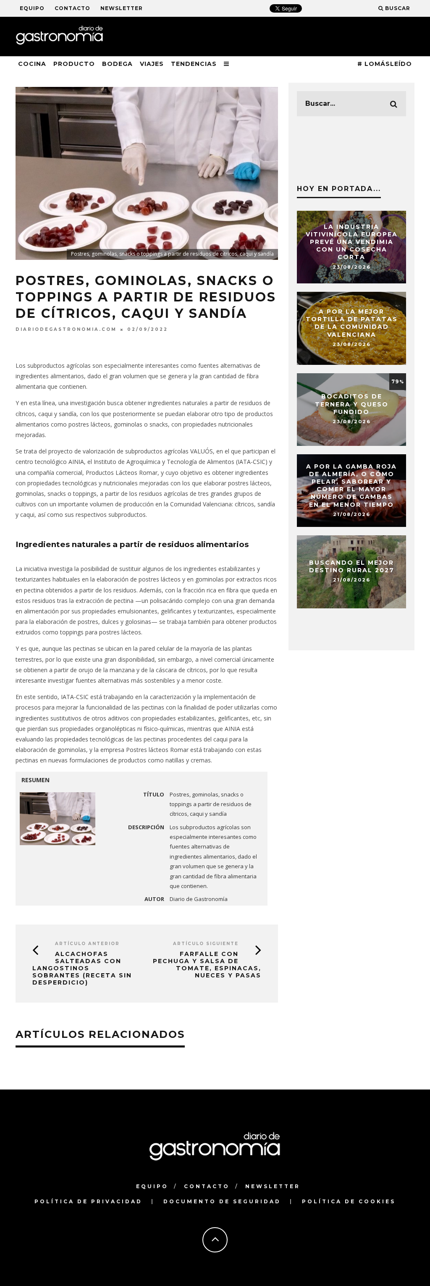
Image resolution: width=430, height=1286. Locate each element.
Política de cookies (349, 1201)
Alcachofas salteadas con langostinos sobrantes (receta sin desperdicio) (82, 968)
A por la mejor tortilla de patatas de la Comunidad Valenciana (352, 323)
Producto (74, 64)
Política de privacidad (88, 1201)
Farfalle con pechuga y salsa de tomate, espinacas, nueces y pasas (207, 964)
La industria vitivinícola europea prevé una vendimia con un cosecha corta (352, 242)
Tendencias (194, 64)
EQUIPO (32, 8)
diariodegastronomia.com (66, 329)
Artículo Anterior (87, 943)
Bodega (117, 64)
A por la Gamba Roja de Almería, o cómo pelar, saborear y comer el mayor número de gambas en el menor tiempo (351, 485)
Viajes (152, 64)
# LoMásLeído (384, 64)
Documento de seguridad (222, 1201)
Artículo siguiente (206, 943)
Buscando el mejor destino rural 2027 (351, 566)
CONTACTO (72, 8)
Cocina (32, 64)
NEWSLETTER (121, 8)
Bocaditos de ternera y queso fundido (351, 404)
